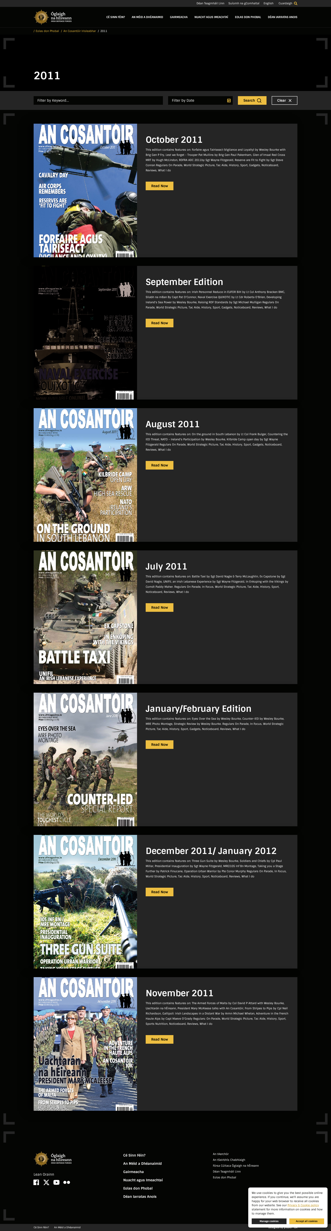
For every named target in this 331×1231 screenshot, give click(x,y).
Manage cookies (269, 1221)
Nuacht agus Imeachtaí (211, 17)
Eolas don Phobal (248, 17)
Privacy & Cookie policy (303, 1205)
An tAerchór (221, 1154)
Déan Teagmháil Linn (210, 3)
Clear (282, 100)
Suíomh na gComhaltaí (243, 3)
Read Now (159, 186)
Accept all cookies (307, 1221)
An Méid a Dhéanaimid (147, 17)
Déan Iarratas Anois (282, 17)
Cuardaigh (285, 3)
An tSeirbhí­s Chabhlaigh (229, 1160)
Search (249, 100)
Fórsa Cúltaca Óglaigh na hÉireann (236, 1166)
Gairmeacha (179, 17)
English (268, 3)
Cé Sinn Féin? (115, 17)
